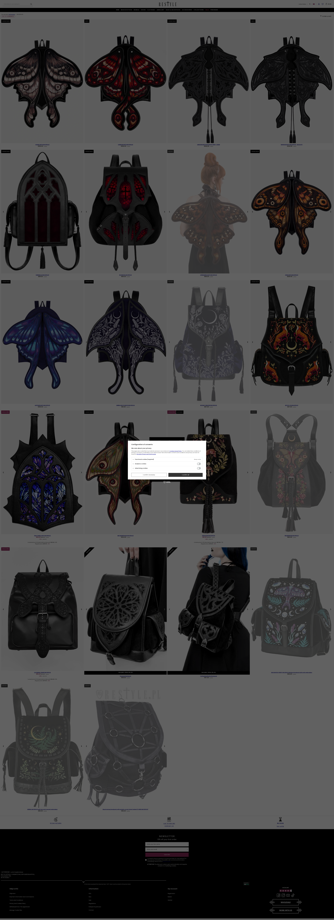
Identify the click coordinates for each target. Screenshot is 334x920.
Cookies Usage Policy (175, 451)
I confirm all (185, 475)
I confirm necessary (149, 475)
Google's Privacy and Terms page (146, 454)
